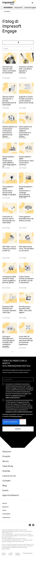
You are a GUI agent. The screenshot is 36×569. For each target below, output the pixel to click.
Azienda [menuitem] (6, 471)
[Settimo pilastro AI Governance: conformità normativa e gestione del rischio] (9, 125)
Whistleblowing (28, 553)
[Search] (31, 48)
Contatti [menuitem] (6, 480)
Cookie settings (17, 554)
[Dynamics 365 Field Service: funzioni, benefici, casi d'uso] (9, 305)
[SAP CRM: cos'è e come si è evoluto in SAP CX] (9, 245)
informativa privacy (16, 416)
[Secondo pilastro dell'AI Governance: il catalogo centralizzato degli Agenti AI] (26, 185)
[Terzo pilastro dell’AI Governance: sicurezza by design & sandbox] (9, 185)
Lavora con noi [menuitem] (9, 475)
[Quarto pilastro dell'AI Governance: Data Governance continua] (26, 155)
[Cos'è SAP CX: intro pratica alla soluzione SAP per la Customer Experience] (26, 335)
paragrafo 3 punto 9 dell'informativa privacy (19, 412)
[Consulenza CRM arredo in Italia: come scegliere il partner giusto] (9, 275)
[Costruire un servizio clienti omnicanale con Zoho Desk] (9, 215)
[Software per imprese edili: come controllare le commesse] (9, 65)
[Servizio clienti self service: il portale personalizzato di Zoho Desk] (9, 95)
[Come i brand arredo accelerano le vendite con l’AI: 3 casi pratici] (26, 275)
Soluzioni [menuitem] (6, 451)
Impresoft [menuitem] (5, 507)
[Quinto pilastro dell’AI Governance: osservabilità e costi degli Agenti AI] (9, 155)
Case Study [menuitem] (7, 466)
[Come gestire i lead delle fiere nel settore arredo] (26, 215)
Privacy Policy (4, 554)
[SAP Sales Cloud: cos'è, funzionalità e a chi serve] (26, 245)
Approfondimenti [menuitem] (10, 495)
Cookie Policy (11, 554)
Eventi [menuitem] (5, 490)
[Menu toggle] (32, 2)
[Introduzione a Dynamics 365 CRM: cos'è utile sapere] (26, 305)
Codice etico (6, 517)
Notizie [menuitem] (4, 503)
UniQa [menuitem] (4, 510)
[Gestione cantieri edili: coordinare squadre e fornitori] (26, 65)
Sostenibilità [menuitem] (6, 514)
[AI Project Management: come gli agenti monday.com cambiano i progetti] (9, 335)
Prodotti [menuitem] (6, 456)
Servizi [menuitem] (5, 461)
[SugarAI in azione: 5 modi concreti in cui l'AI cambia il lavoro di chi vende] (26, 95)
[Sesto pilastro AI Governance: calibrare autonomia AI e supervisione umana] (26, 125)
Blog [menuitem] (4, 485)
